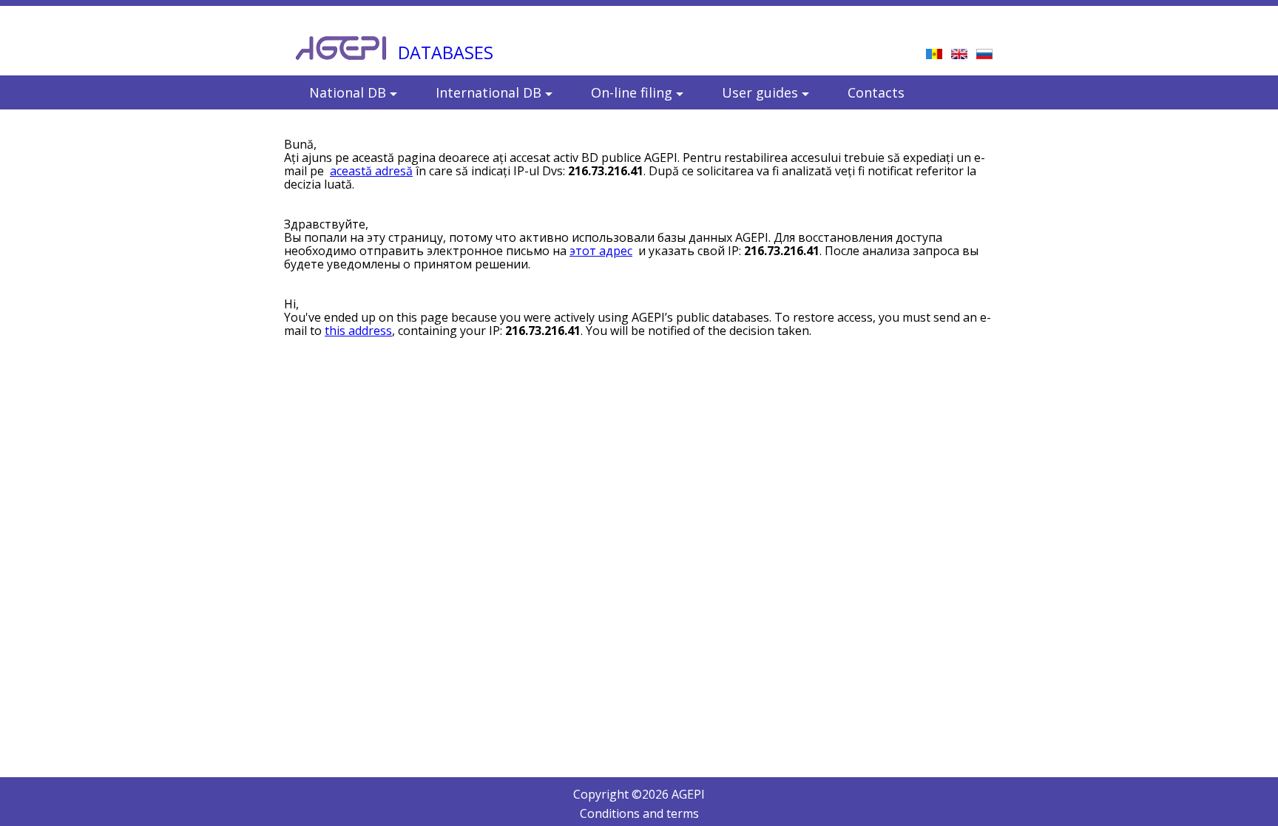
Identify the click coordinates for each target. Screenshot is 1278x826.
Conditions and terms (639, 813)
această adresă (371, 171)
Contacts (876, 92)
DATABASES (445, 52)
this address (358, 330)
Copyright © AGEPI (639, 794)
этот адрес (600, 251)
